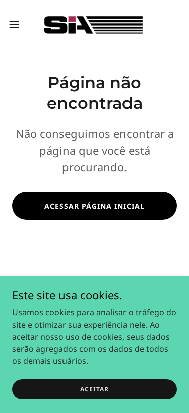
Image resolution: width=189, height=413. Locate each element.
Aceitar (94, 389)
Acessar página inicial (94, 206)
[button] (17, 24)
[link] (94, 24)
